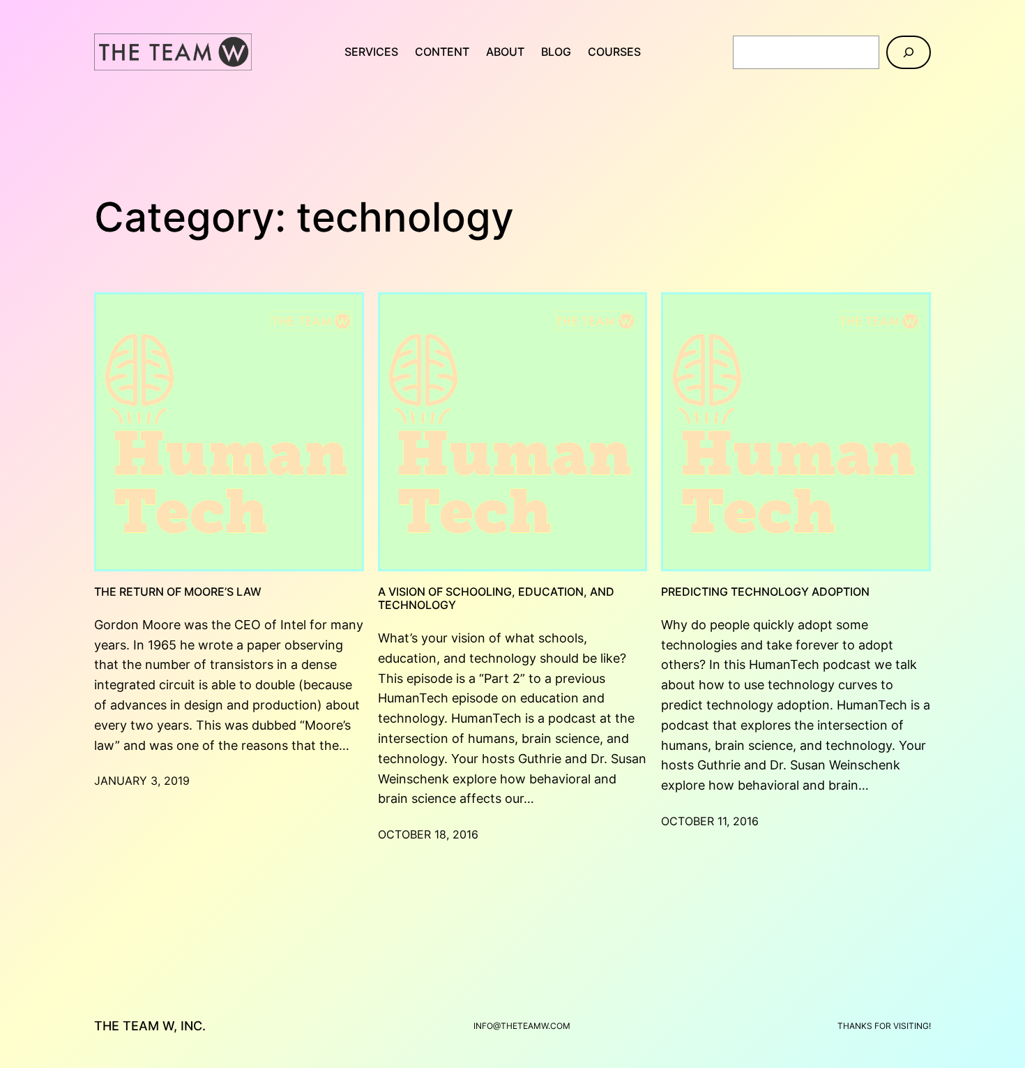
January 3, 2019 (142, 781)
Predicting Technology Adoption (765, 592)
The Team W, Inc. (150, 1025)
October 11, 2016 (710, 821)
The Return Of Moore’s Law (177, 592)
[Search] (908, 52)
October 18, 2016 (428, 834)
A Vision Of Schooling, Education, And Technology (496, 598)
